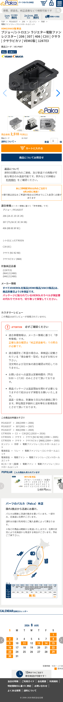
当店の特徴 (13, 681)
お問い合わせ (40, 685)
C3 (16, 433)
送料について (30, 690)
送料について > (8, 141)
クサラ (18, 436)
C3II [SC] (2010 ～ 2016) (33, 433)
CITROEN (6, 433)
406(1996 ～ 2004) (25, 429)
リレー (17, 450)
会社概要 (42, 681)
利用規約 (11, 180)
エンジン (5, 444)
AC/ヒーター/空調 (9, 463)
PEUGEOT (6, 422)
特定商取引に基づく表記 (19, 685)
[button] (15, 124)
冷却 (16, 444)
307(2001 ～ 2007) (25, 426)
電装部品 (5, 450)
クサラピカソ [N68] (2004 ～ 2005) (42, 440)
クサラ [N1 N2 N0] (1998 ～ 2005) (42, 436)
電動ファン (19, 457)
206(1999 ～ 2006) (25, 422)
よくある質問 (14, 690)
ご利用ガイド (28, 681)
